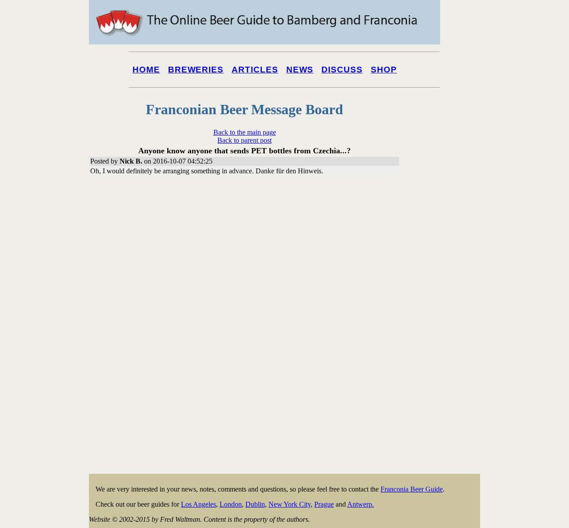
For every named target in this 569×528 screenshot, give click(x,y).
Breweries (196, 69)
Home (146, 69)
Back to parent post (244, 140)
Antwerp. (360, 504)
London (231, 504)
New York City (289, 504)
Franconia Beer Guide (412, 489)
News (300, 69)
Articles (255, 69)
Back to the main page (244, 132)
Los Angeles (198, 504)
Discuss (342, 69)
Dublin (255, 504)
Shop (384, 69)
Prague (324, 504)
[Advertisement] (444, 338)
